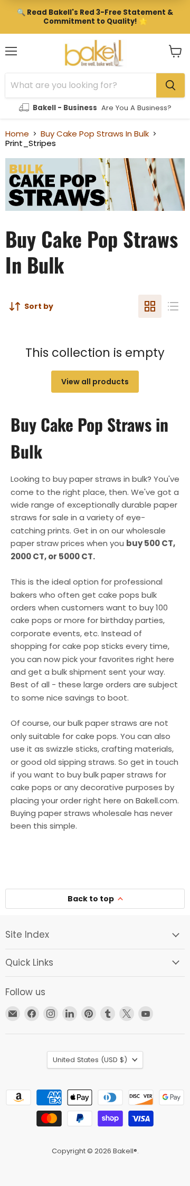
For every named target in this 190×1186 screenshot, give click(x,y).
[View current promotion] (95, 17)
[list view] (173, 306)
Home (17, 133)
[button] (175, 51)
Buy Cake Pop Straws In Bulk (95, 133)
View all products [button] (95, 381)
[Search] (170, 85)
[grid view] (150, 306)
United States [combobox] (90, 1060)
